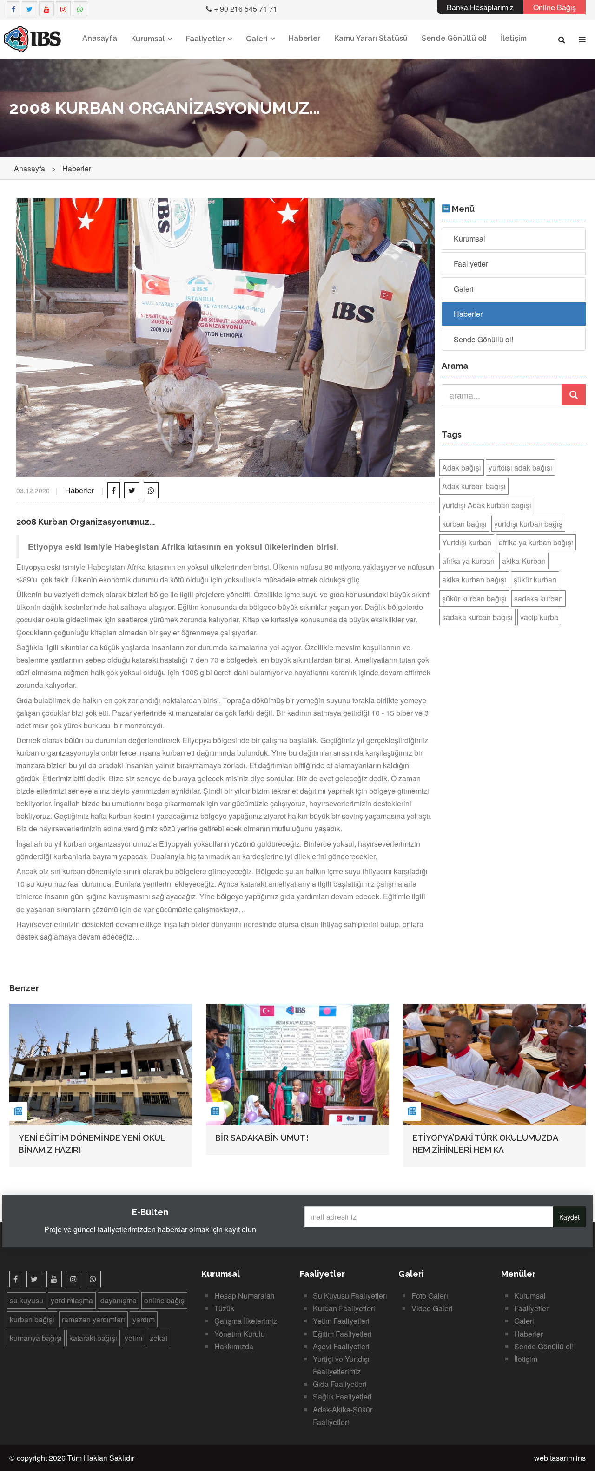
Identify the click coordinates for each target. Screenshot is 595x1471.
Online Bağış (554, 7)
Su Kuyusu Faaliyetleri (350, 1295)
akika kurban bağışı (474, 579)
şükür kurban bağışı (474, 598)
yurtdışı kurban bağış (528, 523)
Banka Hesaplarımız (480, 7)
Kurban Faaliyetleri (344, 1308)
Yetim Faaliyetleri (341, 1320)
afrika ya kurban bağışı (536, 542)
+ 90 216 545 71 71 (245, 8)
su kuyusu (26, 1300)
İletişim (514, 38)
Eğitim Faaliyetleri (342, 1333)
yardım (143, 1319)
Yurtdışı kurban (466, 542)
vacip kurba (539, 617)
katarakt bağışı (93, 1338)
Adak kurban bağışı (474, 486)
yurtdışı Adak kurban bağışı (486, 505)
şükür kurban (535, 579)
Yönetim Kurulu (239, 1333)
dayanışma (118, 1300)
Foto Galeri (429, 1295)
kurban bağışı (464, 523)
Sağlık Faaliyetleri (342, 1396)
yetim (133, 1338)
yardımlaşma (72, 1300)
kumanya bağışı (36, 1338)
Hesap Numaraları (244, 1295)
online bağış (164, 1300)
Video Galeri (432, 1308)
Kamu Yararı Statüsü (371, 38)
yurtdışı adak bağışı (520, 467)
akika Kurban (524, 561)
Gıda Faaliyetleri (340, 1384)
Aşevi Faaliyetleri (341, 1346)
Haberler (304, 38)
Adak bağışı (461, 467)
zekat (158, 1338)
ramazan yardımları (93, 1319)
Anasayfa (99, 38)
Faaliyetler (205, 38)
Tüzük (224, 1308)
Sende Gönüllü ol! (454, 38)
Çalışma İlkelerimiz (245, 1320)
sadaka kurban (538, 598)
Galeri (257, 38)
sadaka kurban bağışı (477, 617)
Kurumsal (148, 38)
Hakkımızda (233, 1346)
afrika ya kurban (468, 561)
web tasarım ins (560, 1457)
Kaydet (569, 1217)
